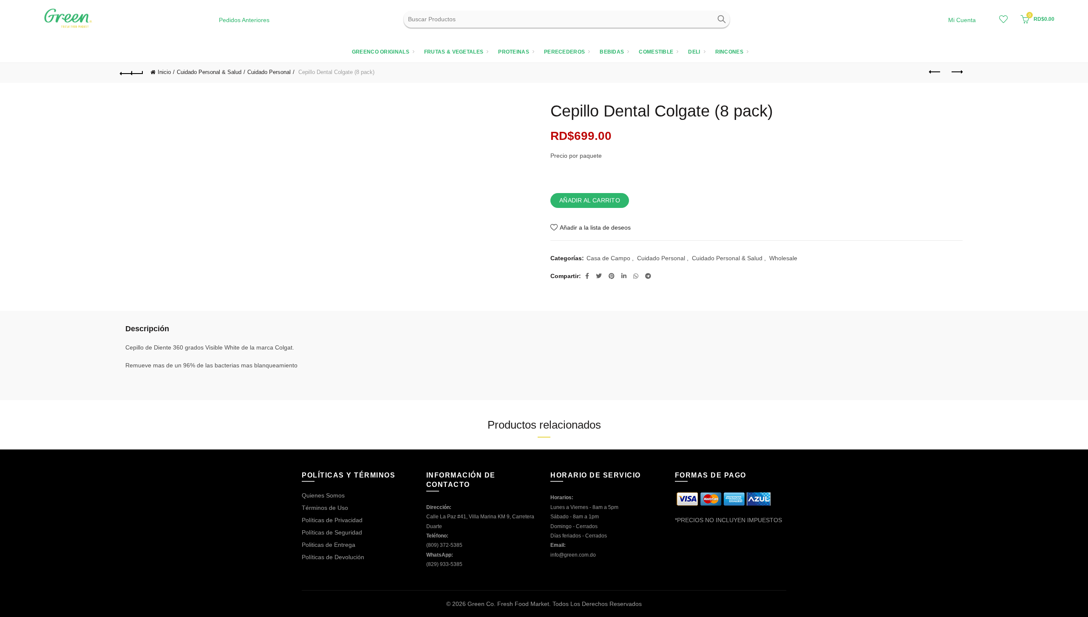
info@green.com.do (573, 555)
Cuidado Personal (269, 72)
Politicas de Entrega (328, 544)
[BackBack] (131, 72)
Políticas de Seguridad (332, 532)
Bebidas (612, 52)
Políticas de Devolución (333, 557)
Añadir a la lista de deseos (595, 227)
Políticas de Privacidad (332, 520)
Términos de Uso (325, 507)
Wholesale (783, 258)
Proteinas (513, 52)
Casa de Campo (608, 258)
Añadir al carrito (589, 200)
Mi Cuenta (962, 20)
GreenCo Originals (380, 52)
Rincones (729, 52)
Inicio (164, 72)
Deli (694, 52)
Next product (956, 72)
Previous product (935, 72)
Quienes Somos (323, 495)
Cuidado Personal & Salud (209, 72)
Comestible (656, 52)
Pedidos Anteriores (244, 20)
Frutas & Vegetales (453, 52)
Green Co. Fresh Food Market (508, 603)
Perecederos (564, 52)
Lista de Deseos (1003, 19)
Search (721, 19)
